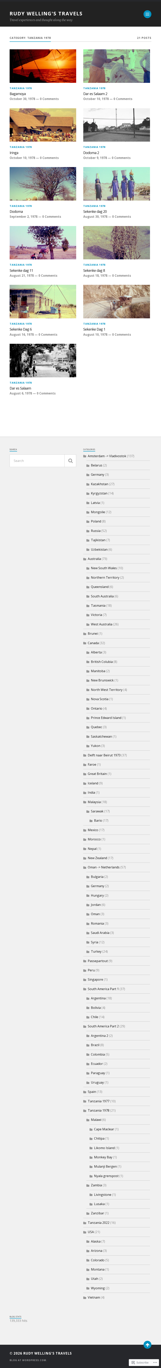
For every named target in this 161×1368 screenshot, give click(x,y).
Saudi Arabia (100, 933)
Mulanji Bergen (105, 1166)
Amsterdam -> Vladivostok (107, 456)
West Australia (101, 624)
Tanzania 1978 (21, 88)
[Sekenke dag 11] (43, 243)
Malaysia (94, 802)
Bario (98, 820)
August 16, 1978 (22, 334)
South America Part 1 (103, 989)
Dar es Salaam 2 (95, 94)
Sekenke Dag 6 (21, 329)
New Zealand (97, 858)
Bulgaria (97, 877)
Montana (97, 1269)
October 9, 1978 (95, 158)
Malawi (96, 1120)
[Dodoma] (43, 184)
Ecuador (97, 1064)
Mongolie (98, 512)
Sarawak (97, 811)
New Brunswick (102, 680)
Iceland (93, 783)
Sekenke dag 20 (95, 211)
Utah (94, 1278)
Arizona (96, 1250)
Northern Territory (105, 577)
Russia (96, 531)
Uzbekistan (99, 549)
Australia (94, 559)
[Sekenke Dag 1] (116, 301)
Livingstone (102, 1194)
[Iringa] (43, 125)
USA (91, 1232)
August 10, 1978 (95, 334)
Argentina (98, 998)
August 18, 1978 (95, 276)
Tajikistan (98, 540)
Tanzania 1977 (98, 1101)
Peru (91, 970)
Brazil (95, 1045)
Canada (93, 643)
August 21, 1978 (22, 276)
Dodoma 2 (91, 152)
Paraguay (98, 1073)
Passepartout (98, 961)
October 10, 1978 (96, 99)
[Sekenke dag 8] (116, 243)
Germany (97, 474)
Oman (95, 914)
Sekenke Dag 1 (94, 329)
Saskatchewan (101, 736)
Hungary (97, 895)
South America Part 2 (103, 1026)
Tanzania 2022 (98, 1222)
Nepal (92, 849)
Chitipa (99, 1138)
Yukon (95, 746)
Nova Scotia (99, 699)
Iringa (14, 152)
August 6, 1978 (21, 393)
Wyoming (98, 1288)
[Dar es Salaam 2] (116, 66)
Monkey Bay (103, 1157)
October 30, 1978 (22, 99)
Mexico (93, 830)
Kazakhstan (99, 484)
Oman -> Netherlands (104, 867)
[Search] (70, 460)
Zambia (96, 1185)
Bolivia (96, 1007)
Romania (97, 923)
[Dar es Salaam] (43, 360)
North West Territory (107, 690)
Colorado (97, 1260)
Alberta (96, 652)
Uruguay (97, 1082)
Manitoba (98, 671)
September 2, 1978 (24, 217)
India (91, 792)
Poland (96, 521)
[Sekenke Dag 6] (43, 301)
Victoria (96, 615)
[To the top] (147, 1345)
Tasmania (98, 605)
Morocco (94, 839)
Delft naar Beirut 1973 (104, 755)
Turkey (96, 951)
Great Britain (97, 774)
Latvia (95, 503)
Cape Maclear (104, 1129)
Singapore (95, 979)
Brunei (93, 633)
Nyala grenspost (106, 1176)
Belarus (96, 465)
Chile (94, 1017)
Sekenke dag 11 (21, 270)
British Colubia (102, 662)
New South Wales (104, 568)
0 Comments (49, 99)
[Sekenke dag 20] (116, 184)
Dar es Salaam (20, 388)
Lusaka (99, 1204)
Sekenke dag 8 (94, 270)
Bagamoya (18, 94)
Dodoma (16, 211)
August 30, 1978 (95, 217)
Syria (94, 942)
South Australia (102, 596)
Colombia (98, 1054)
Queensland (100, 587)
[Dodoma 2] (116, 125)
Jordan (96, 905)
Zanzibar (97, 1213)
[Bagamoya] (43, 66)
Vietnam (94, 1297)
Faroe (92, 764)
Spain (92, 1092)
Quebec (96, 727)
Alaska (96, 1241)
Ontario (96, 708)
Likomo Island (104, 1148)
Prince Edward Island (106, 718)
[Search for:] (43, 460)
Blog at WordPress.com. (28, 1360)
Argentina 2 (99, 1035)
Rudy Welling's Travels (46, 13)
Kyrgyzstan (99, 493)
